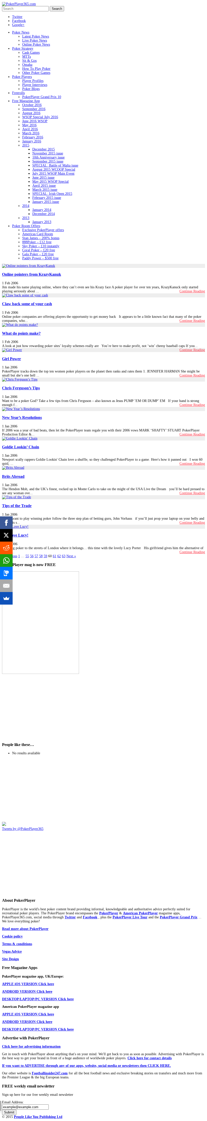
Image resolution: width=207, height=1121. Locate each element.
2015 (25, 145)
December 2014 (43, 214)
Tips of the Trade (17, 505)
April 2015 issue (44, 186)
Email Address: (13, 1102)
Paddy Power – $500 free (40, 258)
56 (32, 556)
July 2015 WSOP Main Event (53, 173)
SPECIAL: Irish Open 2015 (52, 194)
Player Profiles (32, 81)
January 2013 (41, 222)
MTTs (26, 56)
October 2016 (32, 105)
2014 (25, 206)
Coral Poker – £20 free (38, 250)
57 (36, 556)
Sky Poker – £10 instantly (40, 246)
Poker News (20, 32)
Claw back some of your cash (27, 303)
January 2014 (41, 210)
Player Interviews (34, 85)
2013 (25, 218)
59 (45, 556)
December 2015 (43, 149)
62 (59, 556)
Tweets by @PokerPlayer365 (22, 829)
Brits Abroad (13, 476)
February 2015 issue (46, 198)
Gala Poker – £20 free (38, 254)
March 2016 (30, 133)
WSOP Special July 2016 (40, 117)
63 (63, 556)
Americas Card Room (37, 234)
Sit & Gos (29, 61)
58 (41, 556)
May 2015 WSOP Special (50, 181)
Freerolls (18, 93)
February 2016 (32, 137)
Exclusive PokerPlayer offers (43, 230)
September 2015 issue (47, 161)
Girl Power (11, 358)
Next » (71, 556)
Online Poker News (36, 44)
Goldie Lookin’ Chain (20, 447)
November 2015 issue (47, 153)
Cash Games (31, 52)
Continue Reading (192, 291)
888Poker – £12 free (36, 242)
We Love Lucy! (15, 535)
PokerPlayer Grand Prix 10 (41, 97)
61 (54, 556)
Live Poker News (34, 40)
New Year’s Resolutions (22, 417)
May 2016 (29, 125)
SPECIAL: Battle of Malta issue (55, 165)
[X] (6, 535)
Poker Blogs (31, 89)
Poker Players (22, 77)
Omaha (27, 65)
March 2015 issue (44, 190)
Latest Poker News (35, 36)
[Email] (6, 585)
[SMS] (6, 573)
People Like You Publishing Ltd (38, 1117)
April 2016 (30, 129)
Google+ (18, 25)
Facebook (19, 21)
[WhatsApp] (6, 560)
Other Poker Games (36, 73)
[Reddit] (6, 548)
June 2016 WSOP (34, 121)
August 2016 (31, 113)
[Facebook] (6, 522)
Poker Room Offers (26, 226)
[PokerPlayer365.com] (19, 4)
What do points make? (21, 333)
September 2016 (33, 109)
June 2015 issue (43, 177)
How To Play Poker (36, 69)
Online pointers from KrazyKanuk (31, 274)
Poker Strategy (22, 48)
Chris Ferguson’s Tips (21, 388)
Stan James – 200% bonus (40, 238)
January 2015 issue (45, 202)
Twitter (17, 17)
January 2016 (31, 141)
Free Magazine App (26, 101)
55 (27, 556)
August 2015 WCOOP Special (53, 169)
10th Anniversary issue (48, 157)
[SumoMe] (6, 598)
